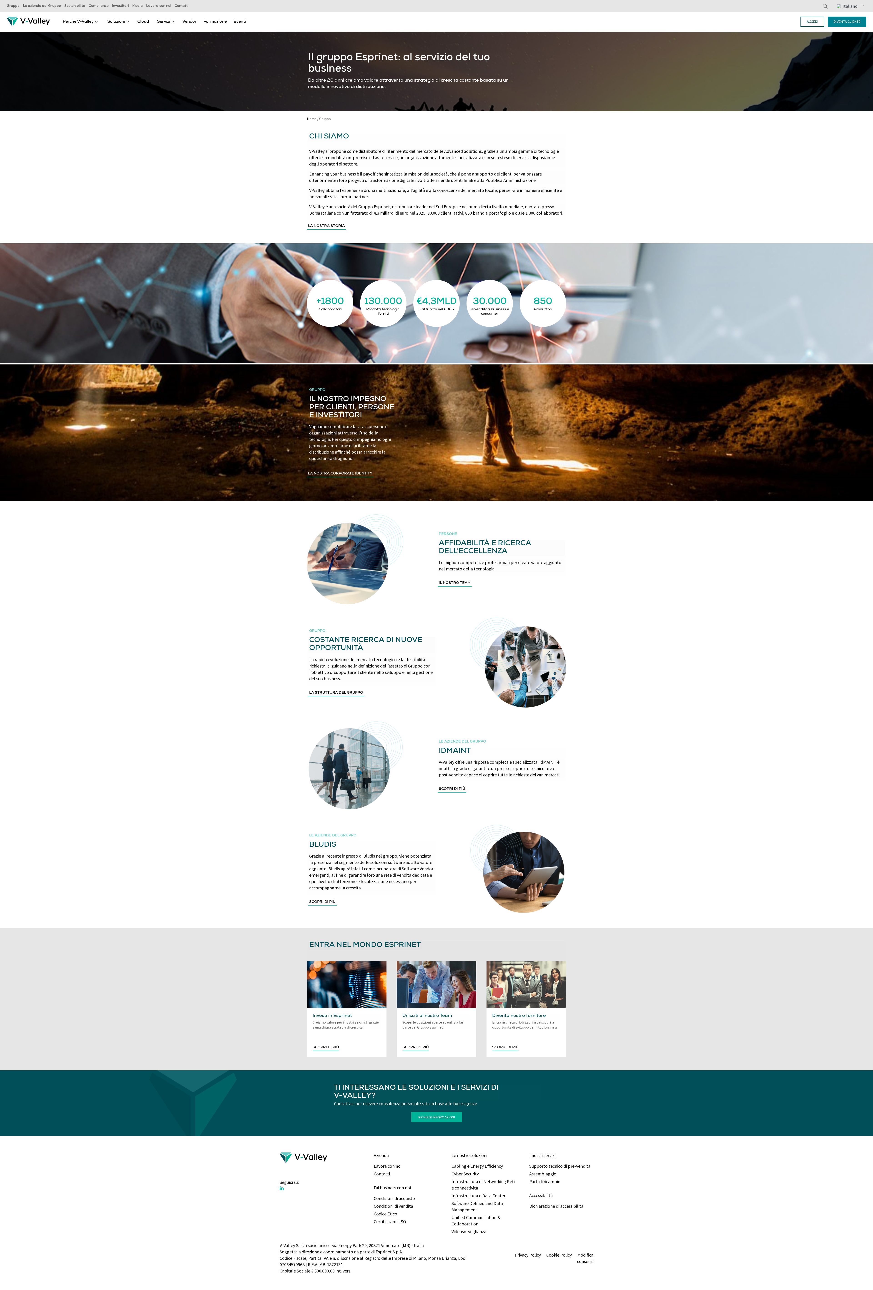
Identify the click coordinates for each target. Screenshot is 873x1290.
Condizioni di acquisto (394, 1198)
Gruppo (13, 6)
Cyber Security (465, 1174)
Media (137, 6)
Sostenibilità (74, 6)
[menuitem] (80, 21)
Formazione (215, 22)
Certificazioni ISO (390, 1221)
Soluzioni (116, 22)
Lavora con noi (158, 6)
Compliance (99, 6)
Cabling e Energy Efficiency (477, 1166)
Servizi (163, 22)
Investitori (120, 6)
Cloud (143, 22)
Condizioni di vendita (393, 1206)
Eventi (239, 22)
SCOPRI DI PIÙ (326, 1047)
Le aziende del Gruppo (42, 6)
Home (311, 118)
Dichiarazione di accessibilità (556, 1206)
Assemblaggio (542, 1174)
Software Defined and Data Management (477, 1206)
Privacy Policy (528, 1255)
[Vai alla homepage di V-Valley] (28, 21)
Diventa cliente (846, 22)
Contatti (181, 6)
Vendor (189, 22)
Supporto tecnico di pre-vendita (559, 1166)
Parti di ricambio (544, 1181)
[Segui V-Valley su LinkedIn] (282, 1188)
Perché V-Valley (78, 22)
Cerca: (825, 6)
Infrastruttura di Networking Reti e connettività (483, 1185)
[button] (850, 6)
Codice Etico (385, 1214)
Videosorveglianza (469, 1231)
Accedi (812, 22)
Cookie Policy (559, 1255)
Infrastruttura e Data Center (478, 1195)
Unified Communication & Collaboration (476, 1221)
